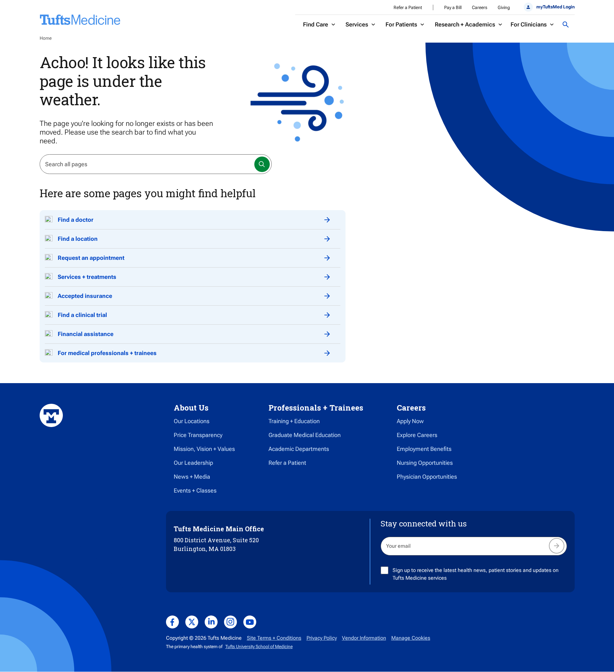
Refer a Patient (408, 7)
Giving (504, 7)
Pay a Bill (453, 7)
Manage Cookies (410, 638)
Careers (479, 7)
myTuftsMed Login (555, 6)
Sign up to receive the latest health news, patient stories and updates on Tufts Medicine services (476, 574)
